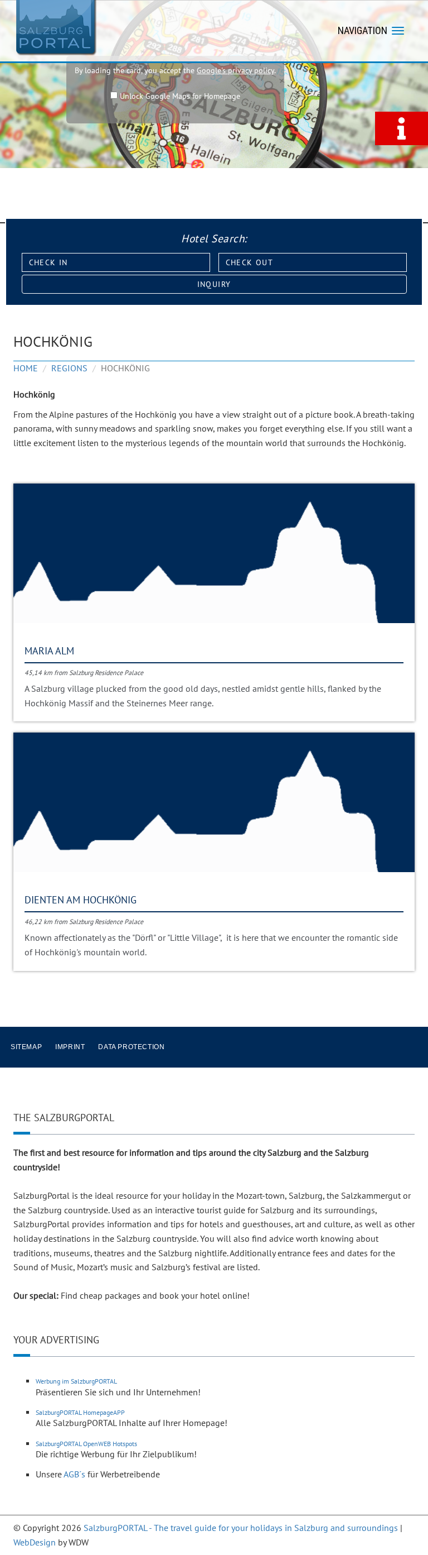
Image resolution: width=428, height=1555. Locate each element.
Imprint (70, 1047)
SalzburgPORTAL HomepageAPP (80, 1412)
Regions (69, 368)
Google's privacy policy (235, 70)
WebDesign (34, 1542)
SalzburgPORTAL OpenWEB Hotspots (86, 1443)
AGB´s (74, 1474)
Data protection (131, 1047)
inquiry (214, 284)
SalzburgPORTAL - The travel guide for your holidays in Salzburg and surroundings (241, 1527)
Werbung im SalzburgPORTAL (76, 1381)
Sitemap (26, 1047)
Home (25, 368)
